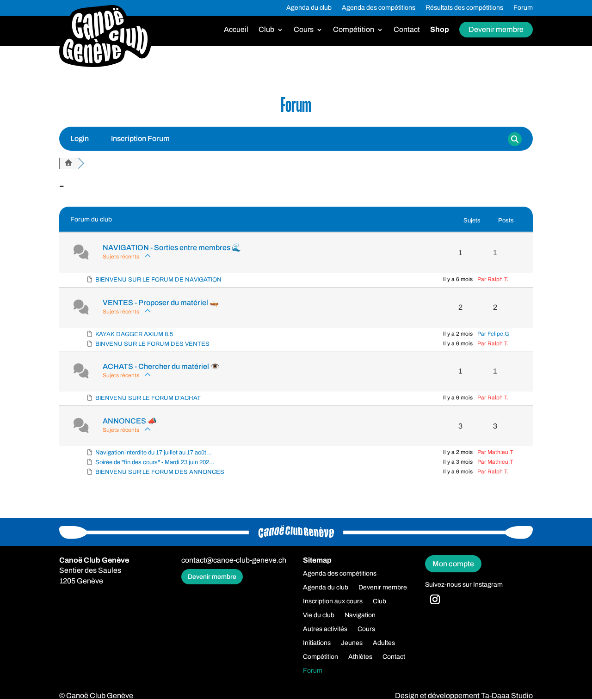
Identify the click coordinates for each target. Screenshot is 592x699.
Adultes (384, 643)
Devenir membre (496, 29)
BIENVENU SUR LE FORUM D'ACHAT (148, 398)
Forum (523, 8)
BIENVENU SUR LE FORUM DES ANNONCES (159, 472)
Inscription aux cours (333, 601)
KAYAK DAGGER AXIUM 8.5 (134, 334)
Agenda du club (309, 8)
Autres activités (325, 629)
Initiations (317, 643)
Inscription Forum (140, 138)
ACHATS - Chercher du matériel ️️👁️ (161, 366)
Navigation (360, 615)
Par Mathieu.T (495, 452)
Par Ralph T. (492, 279)
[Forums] (68, 163)
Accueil (236, 29)
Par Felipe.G (493, 334)
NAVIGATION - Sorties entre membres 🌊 (172, 247)
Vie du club (318, 615)
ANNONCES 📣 (130, 421)
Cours (304, 29)
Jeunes (352, 643)
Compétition (353, 29)
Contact (407, 29)
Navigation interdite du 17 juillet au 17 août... (153, 452)
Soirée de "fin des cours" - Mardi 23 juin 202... (155, 462)
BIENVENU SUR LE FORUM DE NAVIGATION (158, 279)
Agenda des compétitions (378, 8)
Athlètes (360, 657)
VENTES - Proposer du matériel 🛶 (161, 303)
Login (79, 138)
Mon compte (453, 564)
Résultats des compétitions (464, 8)
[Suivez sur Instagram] (434, 599)
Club (266, 29)
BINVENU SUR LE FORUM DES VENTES (152, 344)
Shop (439, 29)
